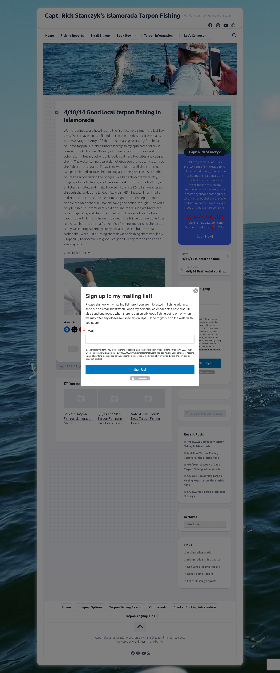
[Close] (195, 290)
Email (90, 331)
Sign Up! (140, 369)
